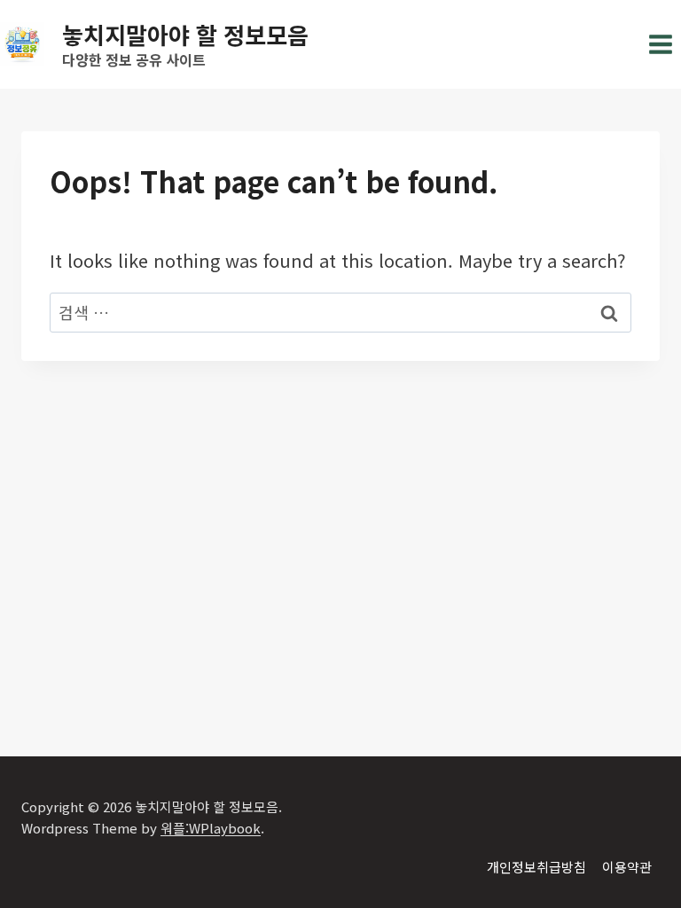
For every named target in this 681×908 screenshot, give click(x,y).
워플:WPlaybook (210, 827)
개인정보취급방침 (536, 866)
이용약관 (627, 866)
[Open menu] (660, 44)
